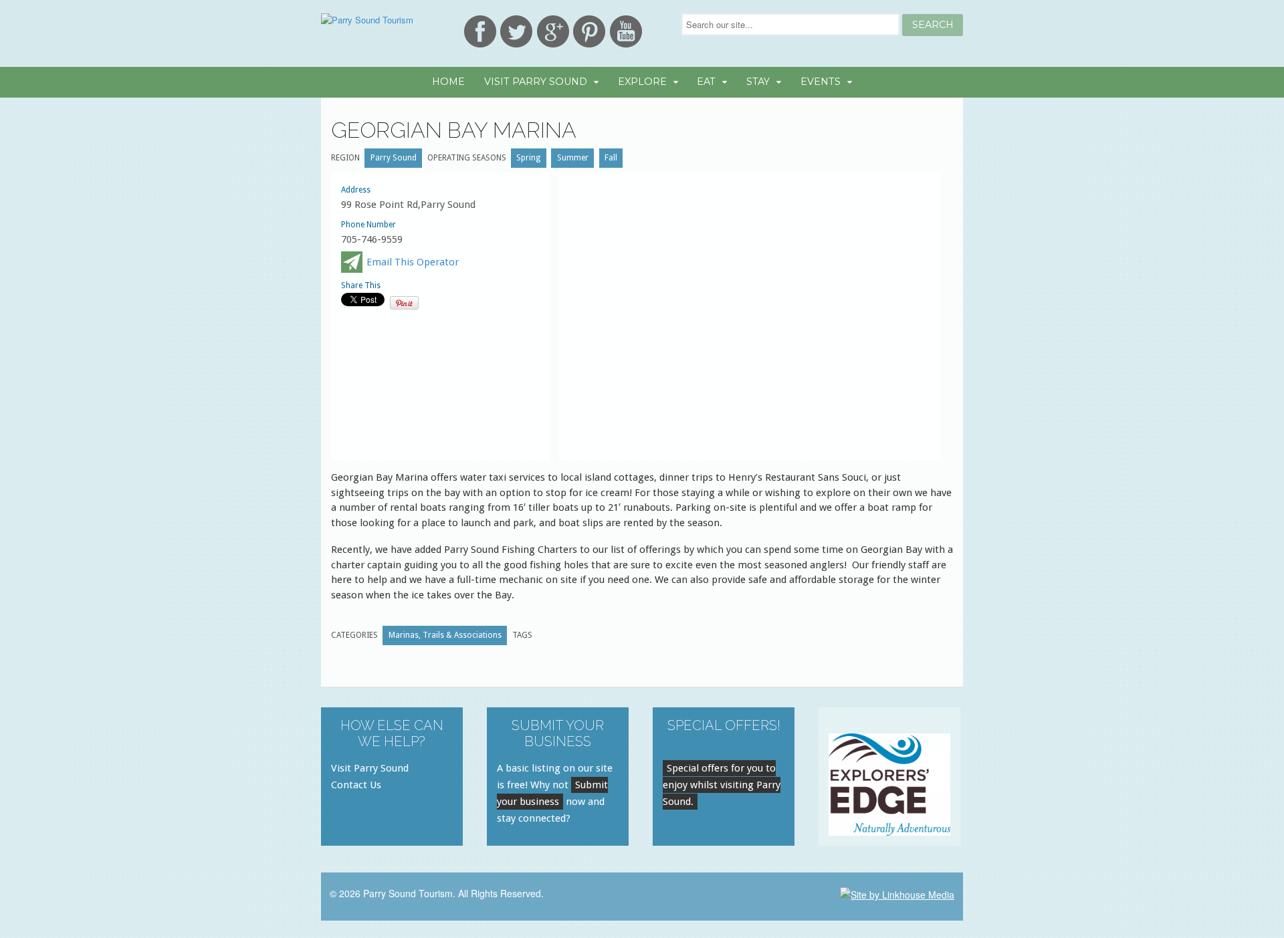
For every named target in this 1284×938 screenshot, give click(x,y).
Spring (528, 157)
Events (820, 82)
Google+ (553, 31)
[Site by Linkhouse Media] (897, 893)
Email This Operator (412, 262)
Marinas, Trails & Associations (445, 635)
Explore (642, 82)
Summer (572, 157)
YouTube (626, 31)
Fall (611, 157)
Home (448, 82)
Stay (758, 82)
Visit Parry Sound (535, 82)
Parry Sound (393, 157)
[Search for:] (791, 24)
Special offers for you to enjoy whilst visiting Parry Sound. (721, 785)
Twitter (516, 31)
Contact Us (356, 785)
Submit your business (552, 793)
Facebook (480, 31)
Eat (706, 82)
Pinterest (589, 31)
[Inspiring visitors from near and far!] (367, 19)
